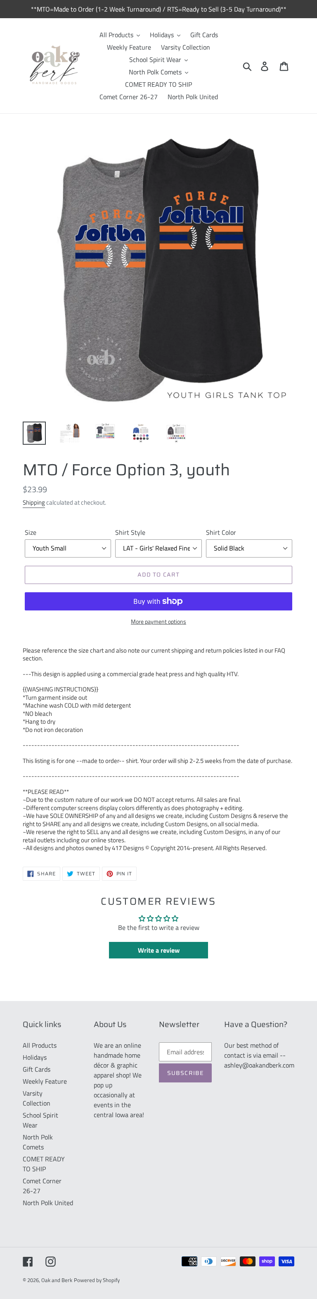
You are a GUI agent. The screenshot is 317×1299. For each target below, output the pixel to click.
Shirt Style (130, 532)
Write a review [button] (159, 950)
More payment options (158, 621)
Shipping (34, 502)
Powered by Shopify (97, 1280)
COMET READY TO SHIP (44, 1164)
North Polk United (48, 1203)
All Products (40, 1045)
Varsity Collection (36, 1098)
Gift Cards (36, 1069)
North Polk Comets (38, 1142)
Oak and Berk (56, 1280)
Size (30, 532)
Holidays (35, 1057)
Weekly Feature (45, 1081)
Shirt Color (221, 532)
